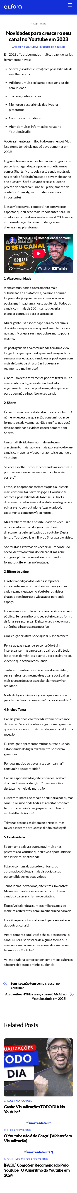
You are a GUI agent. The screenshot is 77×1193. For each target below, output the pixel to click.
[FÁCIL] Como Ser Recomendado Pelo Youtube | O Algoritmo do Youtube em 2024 (37, 1170)
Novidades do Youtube (51, 46)
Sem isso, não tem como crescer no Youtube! (35, 985)
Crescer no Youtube (24, 46)
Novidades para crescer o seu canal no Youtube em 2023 (38, 36)
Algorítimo (12, 1159)
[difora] (13, 8)
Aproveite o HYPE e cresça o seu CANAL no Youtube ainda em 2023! (35, 996)
